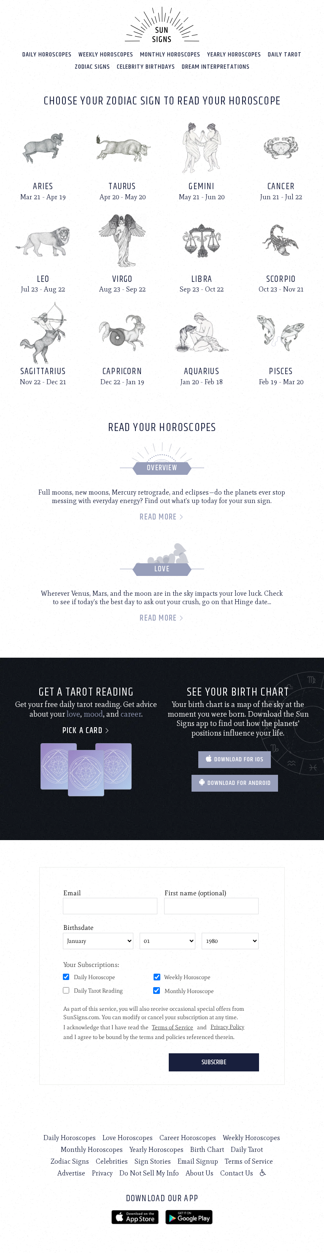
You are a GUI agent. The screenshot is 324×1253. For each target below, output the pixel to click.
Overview (162, 468)
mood (93, 714)
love (73, 714)
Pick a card (83, 730)
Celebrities (112, 1161)
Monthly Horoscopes (170, 54)
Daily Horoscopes (47, 54)
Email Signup (198, 1161)
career (131, 714)
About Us (199, 1173)
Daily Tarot (285, 54)
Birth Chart (207, 1150)
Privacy (102, 1173)
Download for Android (238, 783)
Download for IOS (238, 759)
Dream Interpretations (216, 67)
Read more (159, 517)
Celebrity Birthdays (146, 67)
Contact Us (236, 1173)
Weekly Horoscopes (105, 54)
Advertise (71, 1173)
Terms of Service (249, 1161)
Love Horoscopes (128, 1138)
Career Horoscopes (187, 1138)
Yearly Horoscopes (234, 54)
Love (162, 569)
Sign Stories (153, 1161)
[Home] (162, 24)
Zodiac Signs (92, 67)
